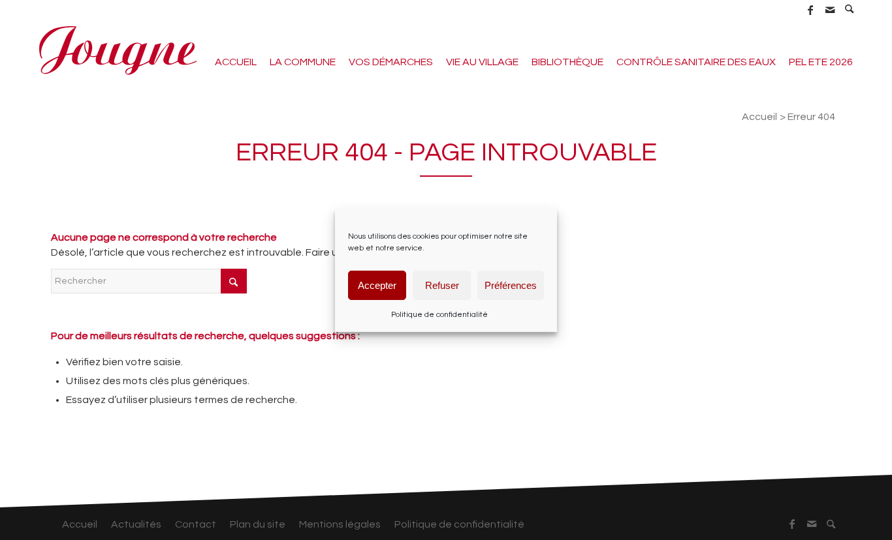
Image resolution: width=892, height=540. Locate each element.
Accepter (377, 284)
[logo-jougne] (117, 49)
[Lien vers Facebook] (810, 10)
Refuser (442, 284)
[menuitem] (849, 10)
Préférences (511, 284)
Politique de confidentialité (439, 314)
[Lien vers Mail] (829, 10)
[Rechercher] (849, 10)
